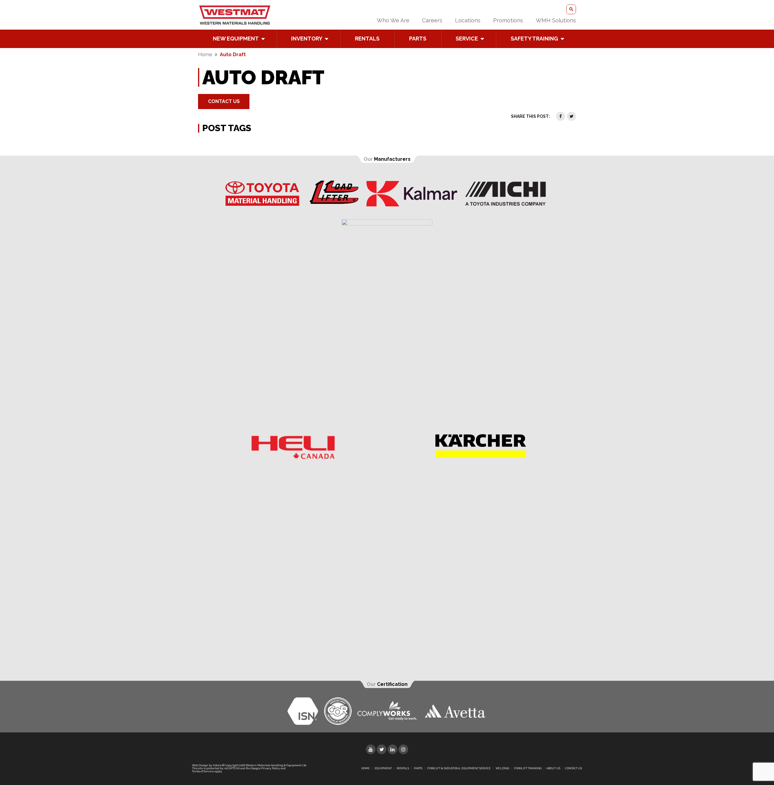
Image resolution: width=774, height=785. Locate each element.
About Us (553, 768)
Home (205, 54)
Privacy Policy (270, 768)
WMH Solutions (556, 20)
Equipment (383, 768)
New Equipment (236, 38)
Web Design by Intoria (207, 765)
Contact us (573, 768)
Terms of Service (203, 771)
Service (467, 38)
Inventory (306, 38)
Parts (417, 38)
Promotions (508, 20)
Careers (432, 20)
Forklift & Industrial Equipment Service (459, 768)
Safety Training (534, 38)
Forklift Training (527, 768)
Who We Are (393, 20)
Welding (502, 768)
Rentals (367, 38)
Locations (467, 20)
